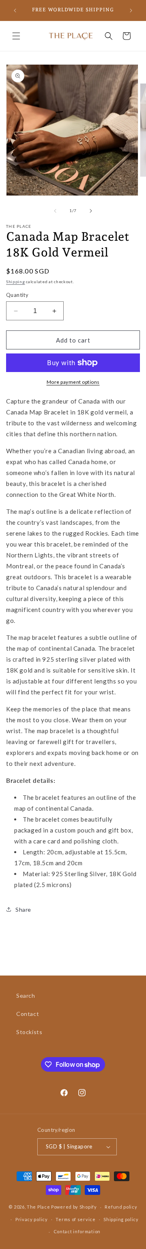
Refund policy (121, 1206)
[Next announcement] (131, 10)
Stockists (29, 1031)
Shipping (15, 281)
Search (25, 995)
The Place (38, 1206)
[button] (16, 36)
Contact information (77, 1231)
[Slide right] (91, 211)
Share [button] (23, 909)
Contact (27, 1013)
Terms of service (75, 1219)
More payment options (73, 382)
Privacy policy (31, 1219)
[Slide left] (55, 211)
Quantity (17, 295)
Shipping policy (121, 1219)
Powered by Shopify (74, 1206)
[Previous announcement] (15, 10)
